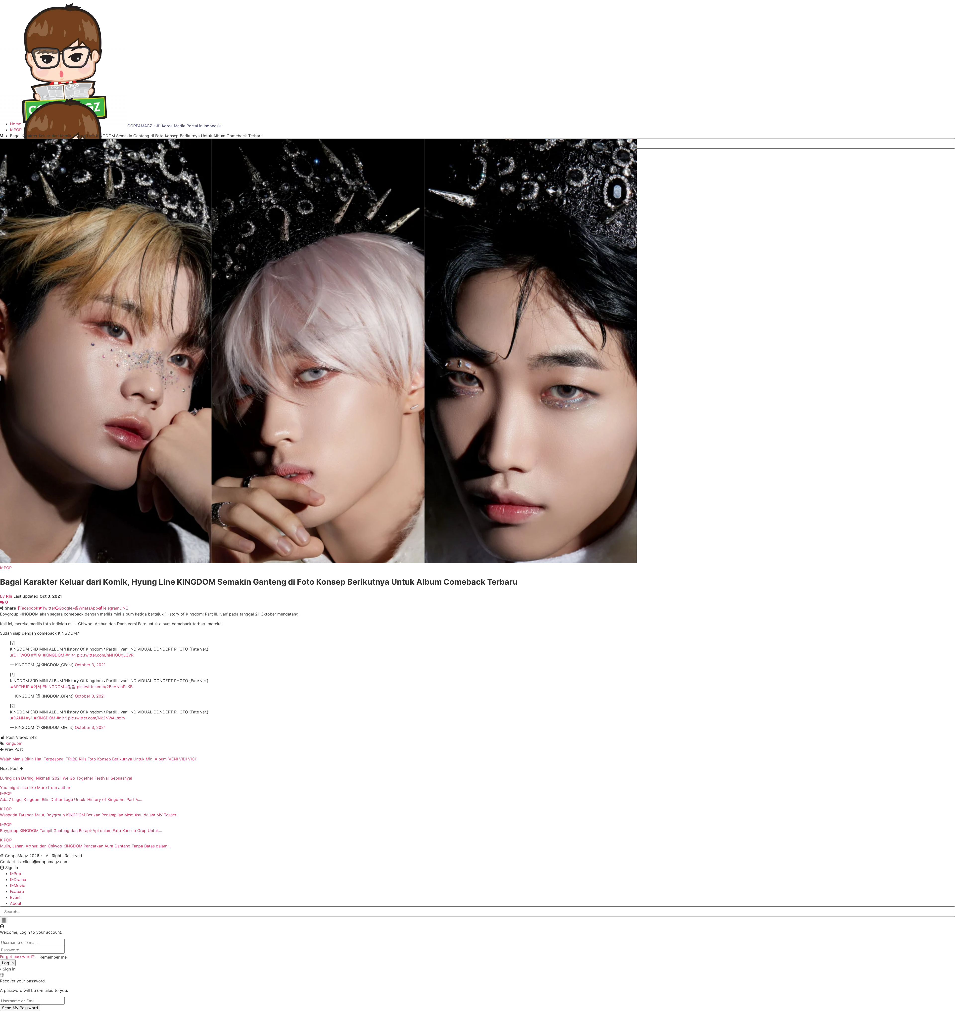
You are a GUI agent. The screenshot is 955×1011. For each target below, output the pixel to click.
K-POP (6, 567)
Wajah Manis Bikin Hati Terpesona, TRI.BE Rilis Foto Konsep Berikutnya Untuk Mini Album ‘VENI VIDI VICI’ (98, 758)
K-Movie (17, 885)
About (15, 903)
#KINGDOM (53, 655)
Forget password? (17, 956)
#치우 (36, 655)
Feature (17, 891)
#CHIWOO (20, 655)
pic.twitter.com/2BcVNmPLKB (105, 686)
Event (15, 897)
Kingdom (13, 743)
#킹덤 (70, 655)
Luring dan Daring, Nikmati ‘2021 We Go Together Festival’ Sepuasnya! (66, 778)
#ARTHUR (20, 686)
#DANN (18, 717)
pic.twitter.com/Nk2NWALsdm (96, 717)
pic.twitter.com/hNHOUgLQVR (105, 655)
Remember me (53, 957)
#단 (29, 717)
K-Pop (15, 873)
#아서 (36, 686)
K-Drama (18, 879)
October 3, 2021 (90, 664)
